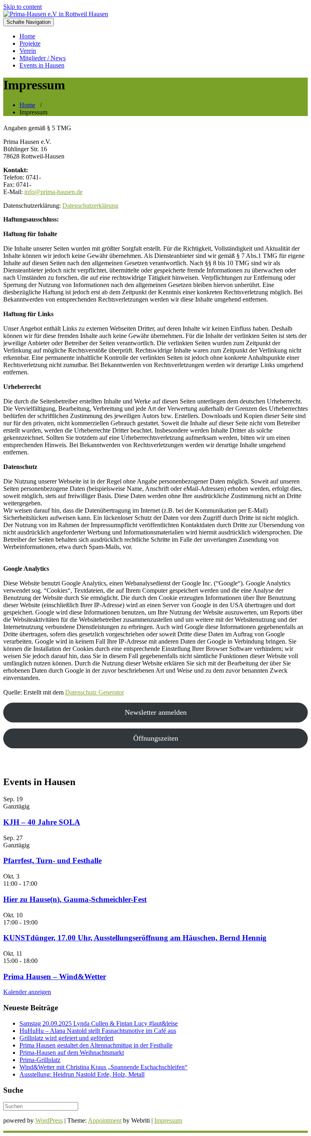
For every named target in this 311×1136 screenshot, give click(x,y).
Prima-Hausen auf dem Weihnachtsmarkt (71, 1052)
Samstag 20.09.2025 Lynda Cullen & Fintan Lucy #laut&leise (98, 1023)
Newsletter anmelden (156, 712)
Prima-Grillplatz (39, 1059)
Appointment (104, 1120)
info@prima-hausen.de (53, 191)
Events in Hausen (41, 65)
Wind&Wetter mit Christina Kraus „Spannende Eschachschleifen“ (103, 1067)
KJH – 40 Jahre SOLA (41, 822)
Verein (27, 50)
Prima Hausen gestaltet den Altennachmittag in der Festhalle (96, 1045)
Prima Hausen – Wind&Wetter (54, 976)
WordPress (49, 1120)
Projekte (29, 43)
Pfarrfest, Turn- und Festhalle (52, 860)
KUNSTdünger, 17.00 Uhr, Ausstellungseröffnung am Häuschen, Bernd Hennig (134, 937)
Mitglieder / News (42, 58)
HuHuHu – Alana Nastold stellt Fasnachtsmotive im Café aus (97, 1030)
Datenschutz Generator (94, 692)
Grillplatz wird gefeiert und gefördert (66, 1038)
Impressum (168, 1120)
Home (27, 36)
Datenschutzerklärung (90, 205)
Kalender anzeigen (27, 991)
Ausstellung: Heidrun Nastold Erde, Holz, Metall (82, 1074)
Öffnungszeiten (155, 738)
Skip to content (22, 6)
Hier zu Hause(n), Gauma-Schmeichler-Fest (75, 899)
